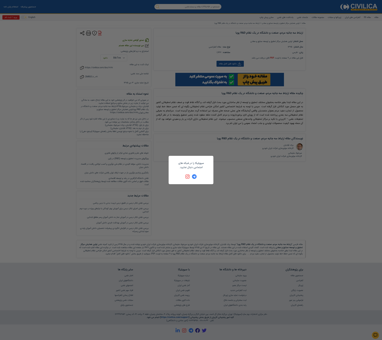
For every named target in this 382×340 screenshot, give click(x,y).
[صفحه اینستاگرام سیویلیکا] (187, 176)
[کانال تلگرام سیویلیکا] (194, 176)
